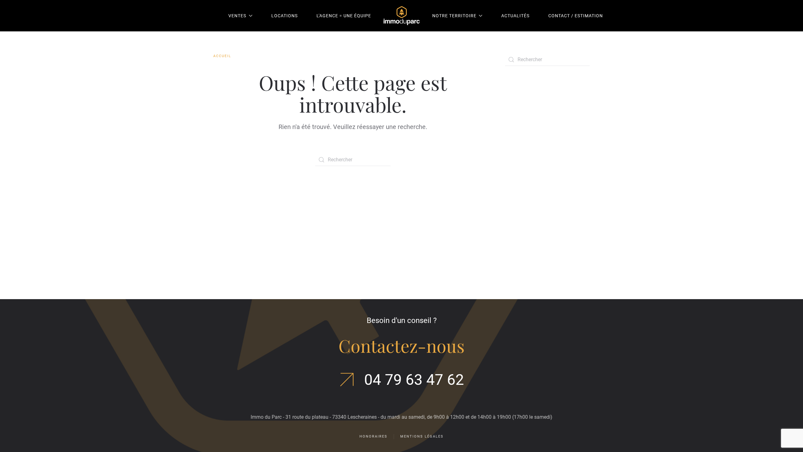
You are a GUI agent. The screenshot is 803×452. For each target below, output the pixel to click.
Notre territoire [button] (454, 15)
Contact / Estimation (575, 15)
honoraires (373, 436)
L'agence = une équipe (343, 15)
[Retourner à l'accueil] (402, 15)
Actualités (515, 15)
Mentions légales (422, 436)
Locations (284, 15)
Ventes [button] (237, 15)
